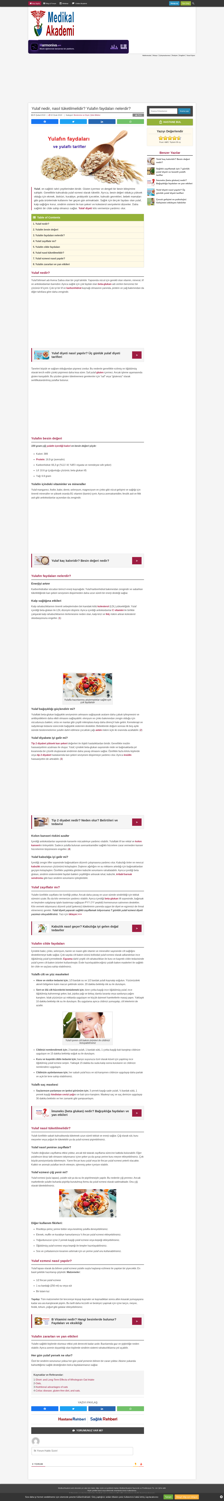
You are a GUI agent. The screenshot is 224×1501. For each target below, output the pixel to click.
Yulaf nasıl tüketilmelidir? (49, 252)
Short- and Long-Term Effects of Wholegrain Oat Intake (65, 1379)
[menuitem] (193, 3)
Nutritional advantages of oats (52, 1387)
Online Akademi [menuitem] (81, 3)
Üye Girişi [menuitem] (185, 3)
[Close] (220, 1497)
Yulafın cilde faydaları (47, 247)
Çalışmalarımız (164, 55)
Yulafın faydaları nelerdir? (50, 235)
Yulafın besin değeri (46, 229)
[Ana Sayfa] (52, 23)
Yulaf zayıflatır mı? (45, 241)
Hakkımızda (146, 55)
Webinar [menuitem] (65, 3)
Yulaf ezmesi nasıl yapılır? (50, 258)
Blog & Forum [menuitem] (51, 3)
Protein (40, 459)
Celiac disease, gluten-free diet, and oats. (58, 1390)
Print (139, 115)
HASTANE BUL (172, 122)
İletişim (175, 55)
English (182, 55)
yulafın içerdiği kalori (59, 446)
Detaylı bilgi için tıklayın (186, 1497)
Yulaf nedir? (42, 224)
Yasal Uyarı (191, 55)
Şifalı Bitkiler (95, 115)
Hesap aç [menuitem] (174, 3)
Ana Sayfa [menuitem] (36, 3)
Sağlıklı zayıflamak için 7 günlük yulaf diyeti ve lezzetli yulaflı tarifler (173, 171)
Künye (155, 55)
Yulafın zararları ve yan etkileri (52, 264)
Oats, (38, 1383)
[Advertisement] (112, 80)
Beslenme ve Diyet (81, 115)
